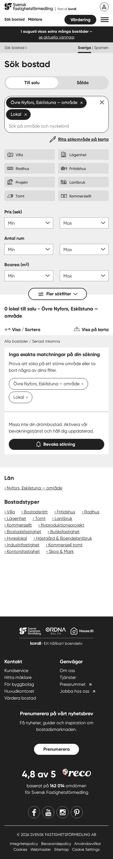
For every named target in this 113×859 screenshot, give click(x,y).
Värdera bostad (20, 698)
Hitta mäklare (18, 677)
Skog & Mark (61, 551)
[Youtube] (48, 812)
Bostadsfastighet (24, 531)
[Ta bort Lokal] (26, 398)
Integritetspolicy (24, 843)
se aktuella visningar (57, 37)
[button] (105, 19)
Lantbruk (63, 518)
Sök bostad (14, 19)
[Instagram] (62, 812)
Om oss (67, 670)
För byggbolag (19, 684)
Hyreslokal (17, 538)
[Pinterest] (77, 812)
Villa (11, 511)
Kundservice (16, 670)
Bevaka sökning (59, 444)
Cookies (20, 849)
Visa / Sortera (26, 329)
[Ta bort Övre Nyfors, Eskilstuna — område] (81, 384)
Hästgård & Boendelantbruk (64, 538)
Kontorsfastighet (23, 551)
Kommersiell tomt (65, 544)
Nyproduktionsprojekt (62, 525)
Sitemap (62, 849)
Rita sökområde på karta (83, 139)
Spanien (101, 47)
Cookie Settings (86, 849)
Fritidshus (66, 511)
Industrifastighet (23, 544)
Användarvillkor (87, 843)
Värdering (80, 19)
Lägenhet (16, 518)
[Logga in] (104, 6)
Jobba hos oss (74, 691)
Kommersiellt (19, 525)
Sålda (83, 82)
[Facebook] (34, 812)
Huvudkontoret (19, 691)
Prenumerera (56, 749)
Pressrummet (73, 684)
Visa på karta (95, 329)
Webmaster (41, 849)
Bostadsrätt (36, 511)
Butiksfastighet (65, 531)
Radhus (91, 511)
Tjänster (68, 677)
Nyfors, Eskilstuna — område (34, 488)
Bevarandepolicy (56, 843)
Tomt (40, 518)
